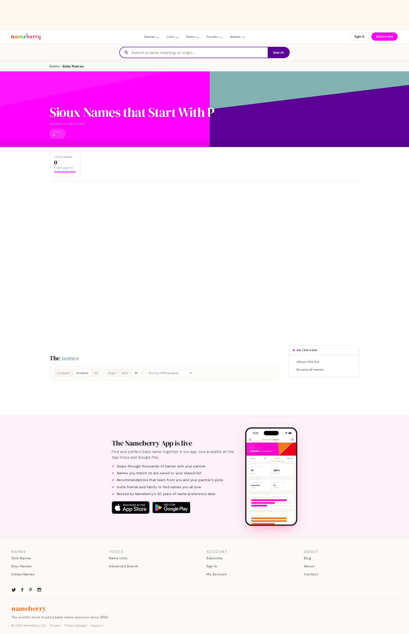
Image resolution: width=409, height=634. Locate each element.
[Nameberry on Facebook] (22, 589)
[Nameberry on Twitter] (13, 589)
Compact (63, 373)
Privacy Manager (76, 625)
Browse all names (310, 370)
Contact (311, 574)
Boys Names (21, 566)
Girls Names (21, 558)
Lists (171, 37)
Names (149, 37)
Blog (307, 558)
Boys (112, 373)
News (190, 37)
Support (97, 625)
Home (54, 66)
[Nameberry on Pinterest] (30, 589)
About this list (308, 362)
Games (235, 37)
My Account (216, 574)
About (309, 566)
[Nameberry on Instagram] (39, 589)
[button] (164, 373)
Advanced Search (123, 566)
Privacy (55, 625)
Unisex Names (22, 574)
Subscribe (384, 37)
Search (278, 53)
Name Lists (118, 558)
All (96, 373)
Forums (212, 37)
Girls (125, 373)
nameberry (28, 608)
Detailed (82, 373)
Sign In (359, 37)
